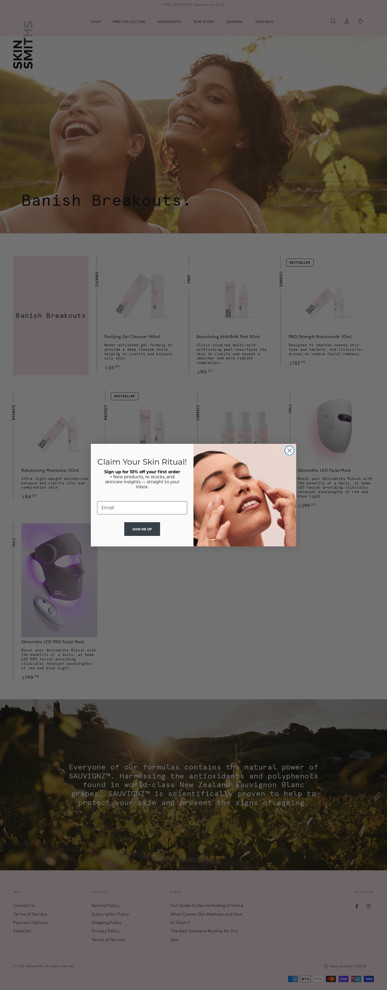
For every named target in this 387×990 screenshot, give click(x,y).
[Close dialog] (289, 450)
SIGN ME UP (142, 529)
